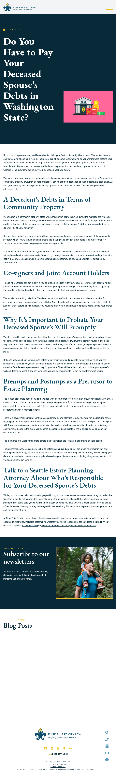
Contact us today (30, 525)
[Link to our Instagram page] (58, 748)
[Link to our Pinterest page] (64, 748)
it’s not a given (102, 181)
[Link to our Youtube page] (70, 748)
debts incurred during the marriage (80, 217)
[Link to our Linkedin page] (52, 748)
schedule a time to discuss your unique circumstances (68, 525)
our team (32, 518)
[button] (109, 9)
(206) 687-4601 (59, 754)
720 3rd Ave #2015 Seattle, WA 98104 (58, 765)
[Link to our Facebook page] (45, 748)
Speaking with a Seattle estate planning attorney (44, 259)
